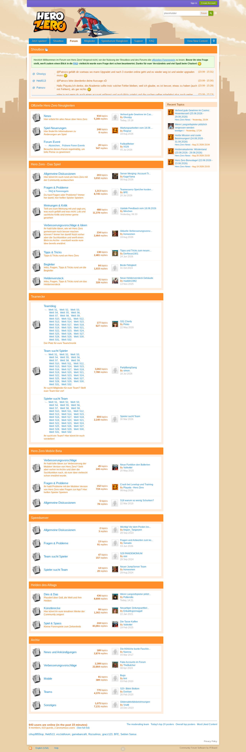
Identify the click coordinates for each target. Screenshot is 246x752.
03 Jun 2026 (126, 546)
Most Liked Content (207, 724)
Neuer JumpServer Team (133, 566)
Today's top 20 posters (162, 724)
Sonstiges (50, 705)
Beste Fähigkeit (128, 265)
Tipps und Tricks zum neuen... (135, 250)
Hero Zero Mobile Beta (46, 451)
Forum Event (52, 141)
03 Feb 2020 (126, 681)
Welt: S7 (53, 315)
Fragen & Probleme (56, 187)
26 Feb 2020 (126, 694)
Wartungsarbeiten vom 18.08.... (136, 128)
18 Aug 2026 (126, 134)
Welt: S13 (54, 321)
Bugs (122, 675)
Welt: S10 (54, 318)
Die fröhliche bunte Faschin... (135, 649)
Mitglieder (89, 41)
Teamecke (38, 296)
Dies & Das (51, 594)
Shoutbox (58, 41)
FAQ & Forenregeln (59, 191)
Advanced (215, 13)
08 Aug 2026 (126, 179)
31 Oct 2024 (126, 268)
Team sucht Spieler (56, 350)
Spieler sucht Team (56, 398)
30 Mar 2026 (126, 419)
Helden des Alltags (44, 585)
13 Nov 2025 (127, 284)
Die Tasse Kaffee (129, 621)
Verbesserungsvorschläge (60, 460)
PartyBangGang (128, 367)
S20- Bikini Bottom (129, 688)
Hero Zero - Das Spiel (46, 164)
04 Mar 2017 (126, 654)
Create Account (208, 3)
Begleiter (49, 264)
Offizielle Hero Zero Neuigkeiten (53, 105)
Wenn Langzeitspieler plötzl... (135, 594)
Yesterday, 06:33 (128, 214)
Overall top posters (185, 724)
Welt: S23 (66, 330)
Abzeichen (54, 145)
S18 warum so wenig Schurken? (137, 500)
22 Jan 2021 (126, 614)
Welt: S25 (54, 333)
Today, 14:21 (126, 600)
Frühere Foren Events (73, 145)
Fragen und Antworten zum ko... (136, 540)
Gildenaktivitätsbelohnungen (135, 702)
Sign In (194, 3)
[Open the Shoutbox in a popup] (46, 49)
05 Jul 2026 (126, 149)
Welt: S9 (75, 315)
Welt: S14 (66, 321)
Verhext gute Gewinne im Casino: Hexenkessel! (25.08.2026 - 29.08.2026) (192, 113)
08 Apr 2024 (126, 668)
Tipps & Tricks (53, 252)
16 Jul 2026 (126, 373)
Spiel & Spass (53, 623)
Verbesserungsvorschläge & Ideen (65, 225)
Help (56, 748)
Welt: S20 (66, 327)
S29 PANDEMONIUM (131, 553)
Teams (48, 691)
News (47, 116)
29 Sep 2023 (127, 533)
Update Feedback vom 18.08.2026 (138, 208)
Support (138, 41)
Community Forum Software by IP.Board (198, 748)
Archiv (35, 640)
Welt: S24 (79, 330)
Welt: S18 (79, 324)
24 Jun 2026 (126, 256)
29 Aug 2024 (126, 572)
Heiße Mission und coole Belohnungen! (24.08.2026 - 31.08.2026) (189, 138)
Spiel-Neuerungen (55, 128)
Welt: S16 (54, 324)
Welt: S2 (64, 309)
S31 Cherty (126, 321)
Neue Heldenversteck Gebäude (136, 278)
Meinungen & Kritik (55, 205)
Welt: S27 (79, 333)
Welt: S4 (53, 312)
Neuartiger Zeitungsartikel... (134, 608)
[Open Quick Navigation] (214, 41)
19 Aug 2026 (126, 237)
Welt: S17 (66, 324)
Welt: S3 (75, 309)
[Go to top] (123, 749)
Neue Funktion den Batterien (135, 464)
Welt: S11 (66, 318)
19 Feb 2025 (126, 627)
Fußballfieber (127, 143)
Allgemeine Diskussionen (60, 173)
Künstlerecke (52, 608)
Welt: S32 (66, 339)
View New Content (197, 41)
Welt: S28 (54, 336)
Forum (74, 41)
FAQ (151, 41)
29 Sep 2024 (127, 559)
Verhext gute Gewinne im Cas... (136, 114)
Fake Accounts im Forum (133, 662)
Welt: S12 (79, 318)
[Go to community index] (77, 22)
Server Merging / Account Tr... (135, 173)
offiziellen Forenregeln (163, 60)
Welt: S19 (54, 327)
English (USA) (42, 748)
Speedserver (39, 517)
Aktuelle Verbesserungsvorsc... (136, 231)
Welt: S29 (66, 336)
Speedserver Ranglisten (114, 41)
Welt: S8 (64, 315)
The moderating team (138, 724)
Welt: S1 (53, 309)
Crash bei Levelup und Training (136, 484)
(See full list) (83, 727)
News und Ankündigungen (60, 652)
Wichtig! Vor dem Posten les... (135, 527)
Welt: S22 (54, 330)
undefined (210, 104)
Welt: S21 (79, 327)
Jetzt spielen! (39, 41)
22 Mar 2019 (126, 503)
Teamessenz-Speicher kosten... (136, 189)
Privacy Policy (210, 741)
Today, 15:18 (126, 120)
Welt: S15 (79, 321)
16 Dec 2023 (127, 707)
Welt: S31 (54, 339)
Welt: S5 (64, 312)
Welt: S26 (66, 333)
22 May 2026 (127, 327)
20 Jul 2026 (126, 195)
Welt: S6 (75, 312)
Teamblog (50, 306)
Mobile (48, 678)
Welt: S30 (79, 336)
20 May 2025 (127, 470)
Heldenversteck (54, 278)
